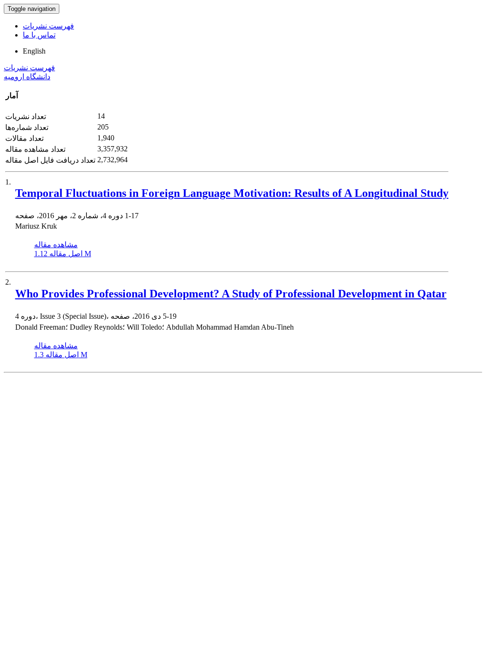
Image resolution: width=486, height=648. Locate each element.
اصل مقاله (62, 254)
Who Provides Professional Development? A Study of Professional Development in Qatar (231, 293)
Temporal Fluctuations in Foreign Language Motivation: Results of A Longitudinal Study (232, 193)
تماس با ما (39, 35)
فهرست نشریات (48, 26)
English (34, 51)
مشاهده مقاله (56, 245)
